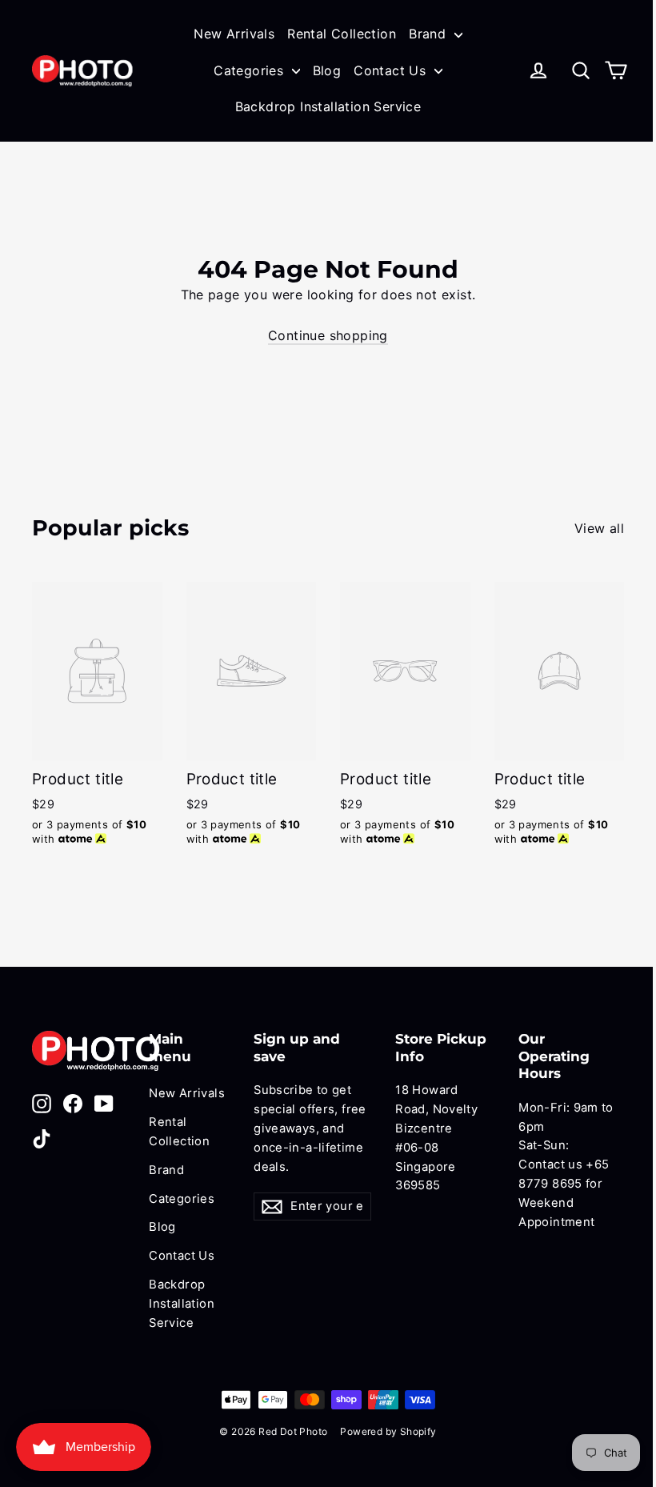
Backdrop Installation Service (328, 106)
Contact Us (392, 70)
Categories (250, 70)
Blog (327, 70)
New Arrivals (234, 34)
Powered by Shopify (388, 1431)
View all (599, 528)
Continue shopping (328, 335)
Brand (429, 34)
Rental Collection (341, 34)
